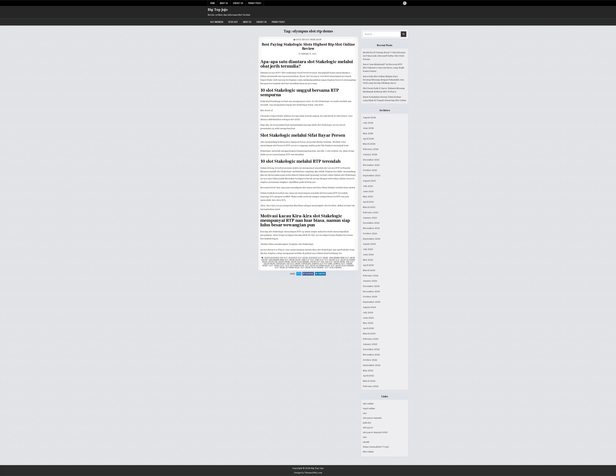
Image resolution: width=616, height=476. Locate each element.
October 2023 (370, 296)
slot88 (366, 442)
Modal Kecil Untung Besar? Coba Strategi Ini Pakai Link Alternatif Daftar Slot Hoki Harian (384, 55)
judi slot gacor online (335, 261)
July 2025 (368, 186)
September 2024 (371, 239)
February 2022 (370, 386)
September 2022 (371, 365)
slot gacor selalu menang (342, 265)
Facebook (309, 274)
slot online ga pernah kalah (287, 267)
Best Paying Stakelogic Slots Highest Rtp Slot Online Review (308, 46)
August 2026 (369, 117)
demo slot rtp (321, 259)
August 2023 (369, 307)
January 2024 (370, 281)
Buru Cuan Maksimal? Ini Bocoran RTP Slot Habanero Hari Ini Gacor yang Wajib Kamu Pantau (383, 67)
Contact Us (238, 3)
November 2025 (371, 165)
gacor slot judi (317, 261)
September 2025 (371, 175)
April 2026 (368, 139)
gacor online (284, 261)
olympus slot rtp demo (322, 263)
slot (365, 413)
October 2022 (370, 360)
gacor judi (273, 261)
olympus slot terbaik (342, 263)
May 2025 (368, 196)
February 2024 (370, 275)
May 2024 (368, 260)
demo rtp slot (307, 259)
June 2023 (368, 318)
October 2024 (370, 233)
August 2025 (369, 181)
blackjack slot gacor (298, 257)
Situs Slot (233, 21)
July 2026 (368, 123)
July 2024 (368, 249)
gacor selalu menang (300, 261)
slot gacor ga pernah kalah (317, 265)
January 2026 (370, 154)
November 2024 (371, 228)
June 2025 (368, 191)
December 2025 (371, 160)
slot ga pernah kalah (294, 265)
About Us (224, 3)
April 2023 (368, 328)
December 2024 (371, 223)
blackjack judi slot (279, 257)
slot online (368, 403)
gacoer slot (334, 259)
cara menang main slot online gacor (284, 259)
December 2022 (371, 349)
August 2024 (369, 244)
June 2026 (368, 128)
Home (212, 3)
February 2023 (370, 339)
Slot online (368, 451)
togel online (369, 408)
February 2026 (370, 149)
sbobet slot (267, 265)
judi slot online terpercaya (299, 263)
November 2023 (371, 291)
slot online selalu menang (312, 267)
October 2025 (370, 170)
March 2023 (369, 333)
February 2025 (370, 212)
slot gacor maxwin (372, 418)
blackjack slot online (318, 257)
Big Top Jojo (218, 9)
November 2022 (371, 354)
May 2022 (368, 370)
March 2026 (369, 144)
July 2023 (368, 312)
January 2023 (370, 344)
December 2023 (371, 286)
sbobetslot (279, 265)
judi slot (367, 423)
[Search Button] (404, 3)
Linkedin (322, 274)
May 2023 (368, 323)
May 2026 (368, 133)
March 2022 (369, 381)
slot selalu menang (333, 267)
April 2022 (368, 375)
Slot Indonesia (216, 21)
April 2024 (368, 265)
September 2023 (371, 302)
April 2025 (368, 202)
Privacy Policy (254, 3)
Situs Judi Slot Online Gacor (308, 39)
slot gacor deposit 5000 (375, 432)
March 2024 (369, 270)
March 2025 (369, 207)
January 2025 (370, 218)
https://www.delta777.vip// (376, 447)
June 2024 (368, 254)
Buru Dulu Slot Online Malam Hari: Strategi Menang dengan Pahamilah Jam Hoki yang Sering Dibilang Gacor (383, 79)
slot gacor (368, 427)
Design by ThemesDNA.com (308, 473)
